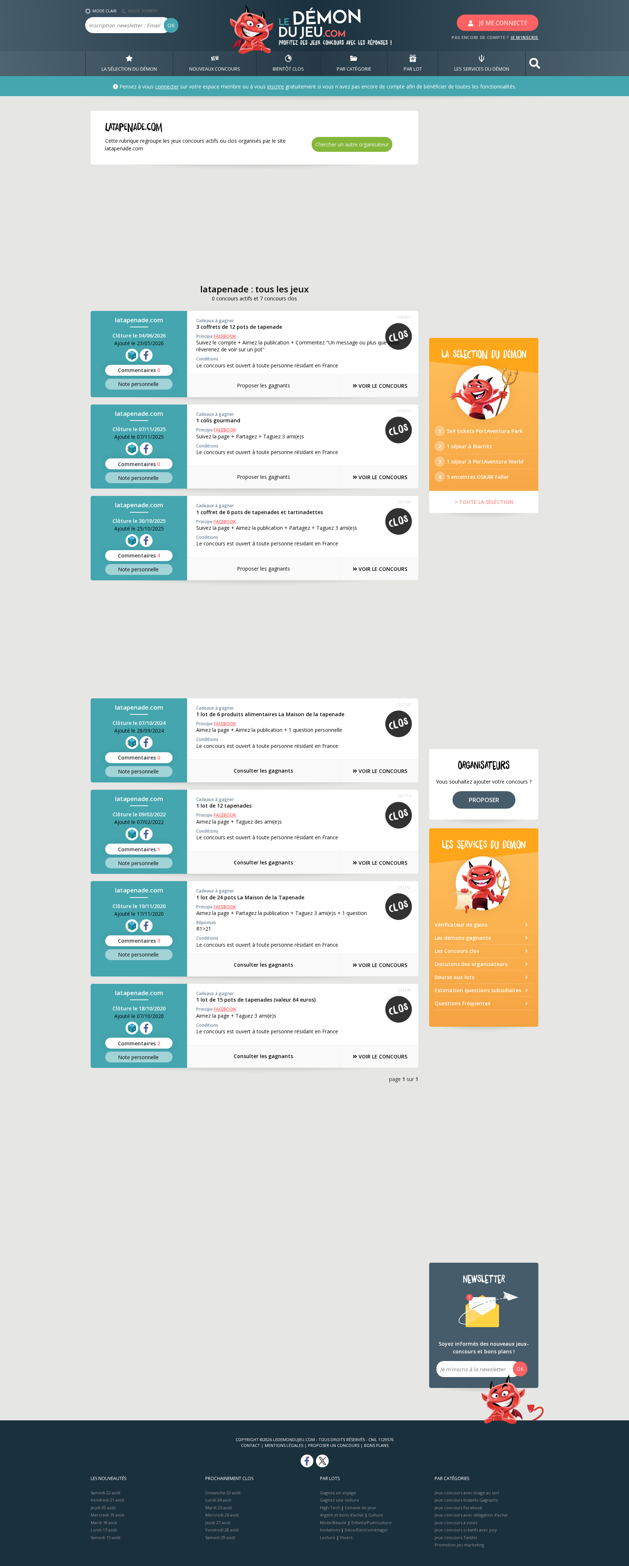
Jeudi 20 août (103, 1507)
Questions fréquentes (462, 1003)
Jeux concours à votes (456, 1522)
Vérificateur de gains (461, 924)
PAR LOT (413, 69)
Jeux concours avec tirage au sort (467, 1492)
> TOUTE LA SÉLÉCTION (484, 501)
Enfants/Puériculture (371, 1522)
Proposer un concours (333, 1445)
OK (171, 25)
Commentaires (139, 370)
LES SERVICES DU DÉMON (481, 69)
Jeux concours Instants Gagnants (466, 1500)
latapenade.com (139, 320)
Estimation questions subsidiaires (478, 990)
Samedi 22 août (105, 1492)
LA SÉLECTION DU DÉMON (129, 69)
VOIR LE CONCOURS (382, 385)
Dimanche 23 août (223, 1492)
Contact (250, 1445)
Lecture (327, 1537)
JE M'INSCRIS (524, 37)
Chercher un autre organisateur (352, 144)
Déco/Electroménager (366, 1530)
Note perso (138, 383)
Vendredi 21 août (107, 1500)
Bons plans (376, 1445)
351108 (404, 502)
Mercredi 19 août (107, 1515)
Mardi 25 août (218, 1507)
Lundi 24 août (218, 1500)
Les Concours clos (457, 950)
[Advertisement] (254, 224)
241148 (404, 990)
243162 (404, 887)
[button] (535, 63)
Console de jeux (360, 1507)
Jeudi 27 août (217, 1522)
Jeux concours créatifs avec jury (466, 1530)
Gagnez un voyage (338, 1492)
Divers (346, 1537)
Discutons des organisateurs (471, 963)
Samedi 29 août (220, 1537)
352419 (404, 410)
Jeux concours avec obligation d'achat (471, 1515)
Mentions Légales (284, 1445)
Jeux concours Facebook (458, 1507)
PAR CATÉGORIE (354, 69)
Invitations (330, 1530)
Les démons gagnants (463, 937)
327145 (404, 704)
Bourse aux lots (454, 977)
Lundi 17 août (104, 1530)
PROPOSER (484, 800)
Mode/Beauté (333, 1522)
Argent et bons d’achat (342, 1515)
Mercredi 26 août (222, 1515)
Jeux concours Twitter (456, 1537)
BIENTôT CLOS (288, 69)
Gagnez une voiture (339, 1500)
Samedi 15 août (105, 1537)
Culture (375, 1515)
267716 (404, 795)
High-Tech (330, 1507)
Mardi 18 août (104, 1522)
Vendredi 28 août (222, 1530)
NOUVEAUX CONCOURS (214, 69)
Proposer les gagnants (263, 385)
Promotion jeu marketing (459, 1544)
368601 (404, 317)
